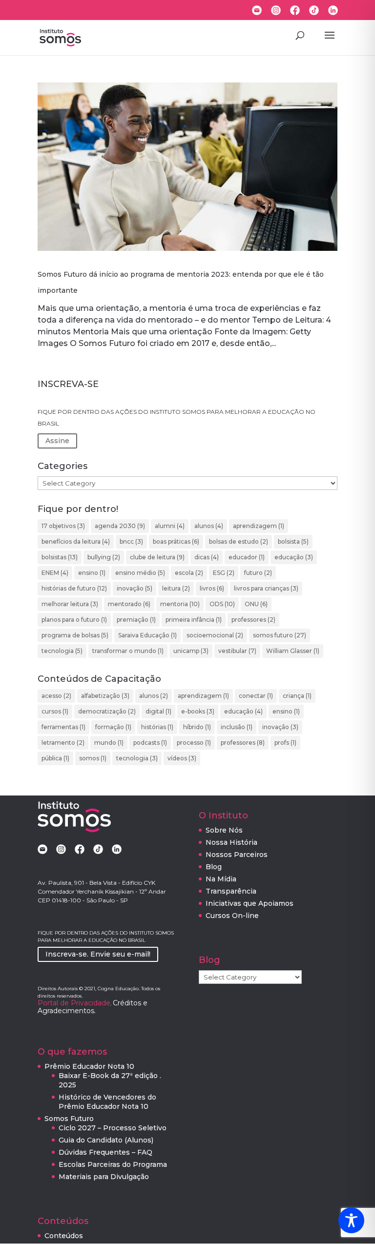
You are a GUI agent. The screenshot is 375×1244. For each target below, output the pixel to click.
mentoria (180, 604)
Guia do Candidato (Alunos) (106, 1140)
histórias (157, 727)
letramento (63, 742)
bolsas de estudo (238, 541)
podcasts (150, 742)
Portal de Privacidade (74, 1003)
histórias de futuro (74, 588)
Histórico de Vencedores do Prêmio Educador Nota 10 (107, 1102)
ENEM (55, 572)
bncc (131, 541)
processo (194, 742)
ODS (222, 604)
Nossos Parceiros (237, 854)
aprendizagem (258, 526)
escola (189, 572)
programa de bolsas (75, 635)
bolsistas (60, 557)
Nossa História (231, 842)
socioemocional (215, 635)
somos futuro (279, 635)
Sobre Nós (224, 830)
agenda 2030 (120, 526)
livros (212, 588)
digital (158, 711)
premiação (136, 619)
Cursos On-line (232, 915)
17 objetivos (63, 526)
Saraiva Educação (147, 635)
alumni (170, 526)
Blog (214, 866)
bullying (103, 557)
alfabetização (105, 695)
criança (297, 695)
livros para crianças (266, 588)
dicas (206, 557)
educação (293, 557)
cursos (55, 711)
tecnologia (62, 650)
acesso (56, 695)
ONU (256, 604)
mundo (109, 742)
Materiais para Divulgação (104, 1176)
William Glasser (292, 650)
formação (113, 727)
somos (92, 758)
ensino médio (140, 572)
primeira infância (194, 619)
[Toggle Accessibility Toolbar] (351, 1220)
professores (253, 619)
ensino (91, 572)
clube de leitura (157, 557)
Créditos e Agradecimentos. (92, 1007)
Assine (57, 440)
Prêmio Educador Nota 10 (89, 1066)
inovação (134, 588)
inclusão (236, 727)
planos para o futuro (74, 619)
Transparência (231, 891)
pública (55, 758)
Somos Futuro (69, 1118)
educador (247, 557)
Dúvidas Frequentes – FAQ (105, 1152)
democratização (107, 711)
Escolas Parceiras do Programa (113, 1164)
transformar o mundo (128, 650)
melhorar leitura (70, 604)
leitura (176, 588)
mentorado (129, 604)
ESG (223, 572)
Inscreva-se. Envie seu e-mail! (97, 954)
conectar (256, 695)
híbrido (197, 727)
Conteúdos (63, 1235)
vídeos (181, 758)
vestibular (237, 650)
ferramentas (63, 727)
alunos (208, 526)
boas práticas (176, 541)
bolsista (293, 541)
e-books (197, 711)
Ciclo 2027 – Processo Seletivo (113, 1127)
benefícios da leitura (76, 541)
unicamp (190, 650)
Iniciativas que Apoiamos (249, 903)
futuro (258, 572)
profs (285, 742)
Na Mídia (221, 879)
